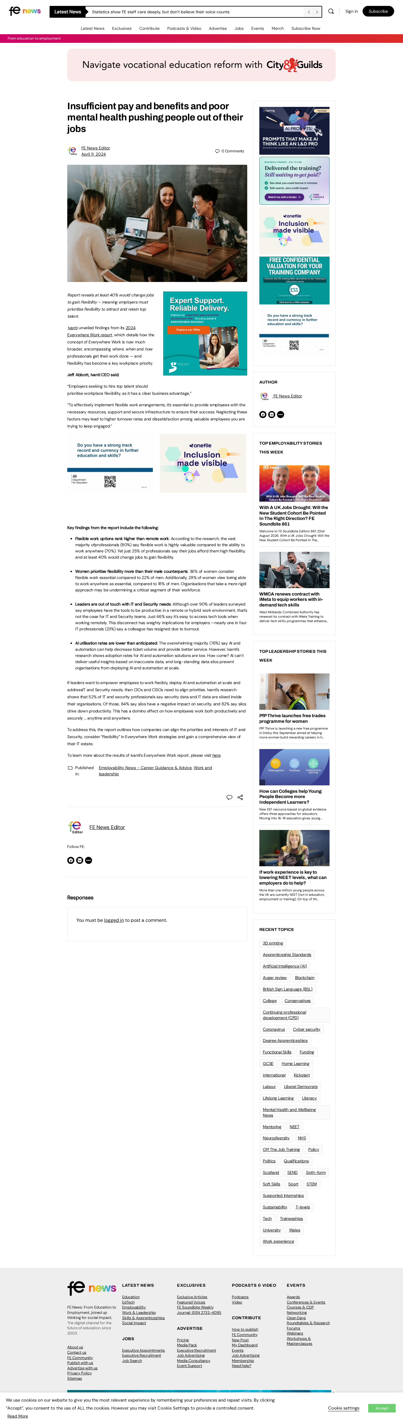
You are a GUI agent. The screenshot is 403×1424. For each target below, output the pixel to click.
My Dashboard (245, 1345)
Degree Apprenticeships (285, 1040)
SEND (292, 1172)
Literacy (309, 1098)
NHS (302, 1138)
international (274, 1075)
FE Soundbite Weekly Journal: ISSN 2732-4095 (199, 1310)
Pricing (183, 1340)
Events (257, 28)
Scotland (271, 1172)
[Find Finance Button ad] (294, 180)
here (216, 755)
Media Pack (187, 1345)
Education (131, 1296)
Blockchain (304, 977)
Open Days (296, 1317)
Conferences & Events (306, 1302)
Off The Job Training (281, 1149)
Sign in (351, 11)
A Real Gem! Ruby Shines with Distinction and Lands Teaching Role (155, 11)
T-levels (303, 1207)
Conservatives (298, 1000)
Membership (243, 1360)
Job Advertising (191, 1355)
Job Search (132, 1360)
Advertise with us (82, 1368)
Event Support (189, 1365)
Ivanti (73, 327)
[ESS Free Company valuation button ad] (294, 280)
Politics (269, 1161)
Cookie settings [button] (343, 1408)
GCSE (268, 1063)
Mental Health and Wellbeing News (289, 1112)
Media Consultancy (193, 1360)
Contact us (76, 1352)
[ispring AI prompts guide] (294, 130)
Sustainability (275, 1207)
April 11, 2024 (93, 154)
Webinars (295, 1333)
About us (75, 1347)
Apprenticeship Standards (287, 954)
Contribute (149, 28)
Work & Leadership (139, 1312)
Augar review (275, 977)
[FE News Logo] (25, 11)
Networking (297, 1312)
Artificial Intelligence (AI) (285, 966)
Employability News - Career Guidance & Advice (145, 767)
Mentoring (272, 1126)
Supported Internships (283, 1195)
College (269, 1000)
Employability (134, 1307)
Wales (294, 1230)
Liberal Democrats (301, 1086)
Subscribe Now (305, 28)
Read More (17, 1416)
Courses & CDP (300, 1307)
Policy (313, 1149)
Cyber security (306, 1029)
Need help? (241, 1365)
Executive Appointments (143, 1350)
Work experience (278, 1241)
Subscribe (378, 11)
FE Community (80, 1357)
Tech (267, 1218)
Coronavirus (274, 1029)
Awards (293, 1296)
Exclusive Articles (192, 1296)
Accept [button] (382, 1408)
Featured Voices (191, 1302)
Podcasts (240, 1296)
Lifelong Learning (278, 1098)
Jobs (239, 28)
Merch (278, 28)
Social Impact (134, 1322)
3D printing (273, 943)
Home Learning (295, 1063)
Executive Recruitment (141, 1355)
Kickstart (302, 1075)
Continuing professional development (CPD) (284, 1014)
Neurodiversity (276, 1138)
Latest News (92, 28)
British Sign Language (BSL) (287, 989)
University (272, 1230)
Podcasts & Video (184, 28)
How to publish (245, 1329)
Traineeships (291, 1218)
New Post (240, 1340)
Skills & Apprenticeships (143, 1317)
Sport (293, 1184)
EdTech (128, 1302)
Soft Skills (271, 1184)
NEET (294, 1126)
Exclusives (122, 28)
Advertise (218, 28)
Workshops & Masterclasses (299, 1341)
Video (237, 1302)
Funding (307, 1052)
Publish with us (80, 1362)
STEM (312, 1184)
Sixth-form (316, 1172)
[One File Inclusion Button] (203, 489)
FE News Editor (95, 148)
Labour (269, 1086)
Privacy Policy (79, 1373)
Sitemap (74, 1378)
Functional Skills (277, 1052)
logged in (114, 920)
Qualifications (296, 1161)
